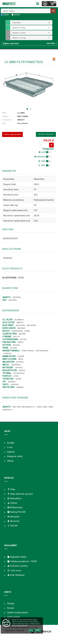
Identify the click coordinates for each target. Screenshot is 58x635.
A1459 (16, 376)
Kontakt (10, 443)
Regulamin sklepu (18, 557)
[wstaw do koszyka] (51, 145)
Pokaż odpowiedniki (12, 134)
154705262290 (42, 351)
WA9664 (20, 387)
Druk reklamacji (17, 575)
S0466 (27, 331)
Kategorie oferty (15, 456)
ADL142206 (20, 325)
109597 (20, 342)
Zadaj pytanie (13, 617)
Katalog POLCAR (17, 512)
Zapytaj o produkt (46, 134)
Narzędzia (15, 516)
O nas (10, 447)
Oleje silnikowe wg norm (21, 494)
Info (38, 630)
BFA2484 (21, 328)
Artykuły (11, 452)
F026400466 (17, 331)
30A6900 (11, 382)
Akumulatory (16, 498)
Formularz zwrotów (19, 566)
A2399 (18, 379)
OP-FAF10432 (18, 373)
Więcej (10, 461)
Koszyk (10, 608)
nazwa (17, 15)
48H (44, 165)
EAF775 (16, 337)
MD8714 (20, 322)
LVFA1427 (19, 367)
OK (53, 11)
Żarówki (14, 525)
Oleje (12, 489)
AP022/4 (16, 345)
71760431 (7, 353)
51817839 (17, 297)
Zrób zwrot (15, 570)
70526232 (7, 258)
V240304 (14, 384)
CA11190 (13, 348)
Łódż (44, 152)
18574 (20, 359)
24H (44, 161)
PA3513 (22, 370)
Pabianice (42, 156)
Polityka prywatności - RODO (23, 561)
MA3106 (22, 334)
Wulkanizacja (16, 507)
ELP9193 (20, 362)
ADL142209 (31, 325)
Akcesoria (14, 521)
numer (6, 15)
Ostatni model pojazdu (17, 612)
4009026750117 (10, 238)
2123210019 (15, 365)
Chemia (13, 503)
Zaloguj (10, 603)
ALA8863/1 (19, 320)
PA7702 (23, 339)
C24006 (20, 356)
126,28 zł (48, 140)
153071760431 (28, 351)
